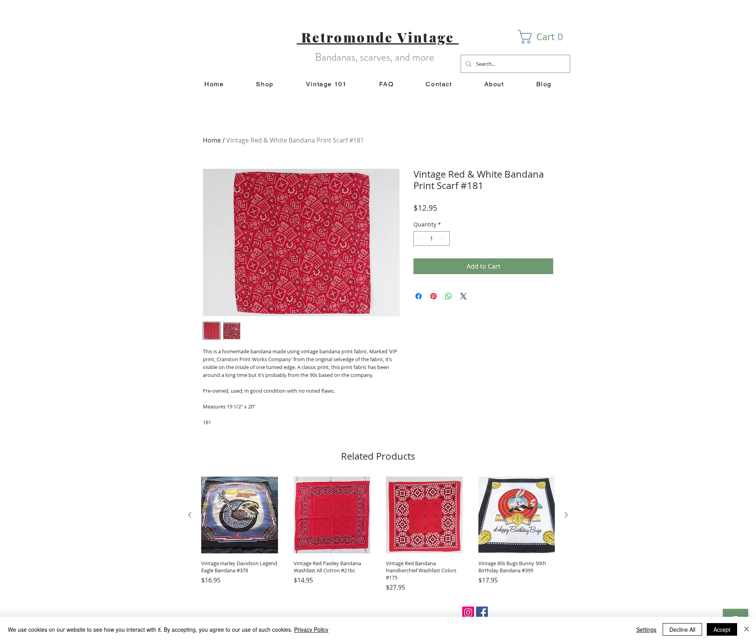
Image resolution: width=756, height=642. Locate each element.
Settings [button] (646, 629)
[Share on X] (463, 296)
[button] (544, 37)
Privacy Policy (311, 629)
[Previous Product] (190, 515)
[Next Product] (566, 515)
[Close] (746, 629)
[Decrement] (419, 238)
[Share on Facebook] (418, 296)
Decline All (682, 629)
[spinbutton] (431, 238)
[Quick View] (239, 515)
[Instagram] (468, 612)
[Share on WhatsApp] (448, 296)
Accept (721, 629)
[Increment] (443, 238)
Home (212, 140)
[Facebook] (482, 612)
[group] (378, 534)
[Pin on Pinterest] (433, 296)
